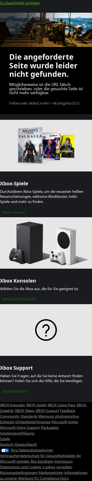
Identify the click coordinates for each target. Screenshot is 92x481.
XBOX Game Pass (61, 404)
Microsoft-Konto (64, 421)
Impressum (63, 461)
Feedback (67, 410)
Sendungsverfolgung (17, 433)
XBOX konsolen (12, 404)
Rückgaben (50, 427)
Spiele (5, 438)
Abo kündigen (41, 461)
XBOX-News (25, 410)
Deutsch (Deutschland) (18, 444)
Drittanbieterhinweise (32, 421)
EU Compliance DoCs (51, 478)
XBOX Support (47, 410)
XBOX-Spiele (36, 404)
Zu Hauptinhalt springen (20, 2)
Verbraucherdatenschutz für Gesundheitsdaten (37, 455)
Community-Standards (18, 416)
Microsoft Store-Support (20, 427)
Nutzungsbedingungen (19, 472)
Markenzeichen (50, 472)
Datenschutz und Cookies (20, 466)
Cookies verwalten (57, 466)
